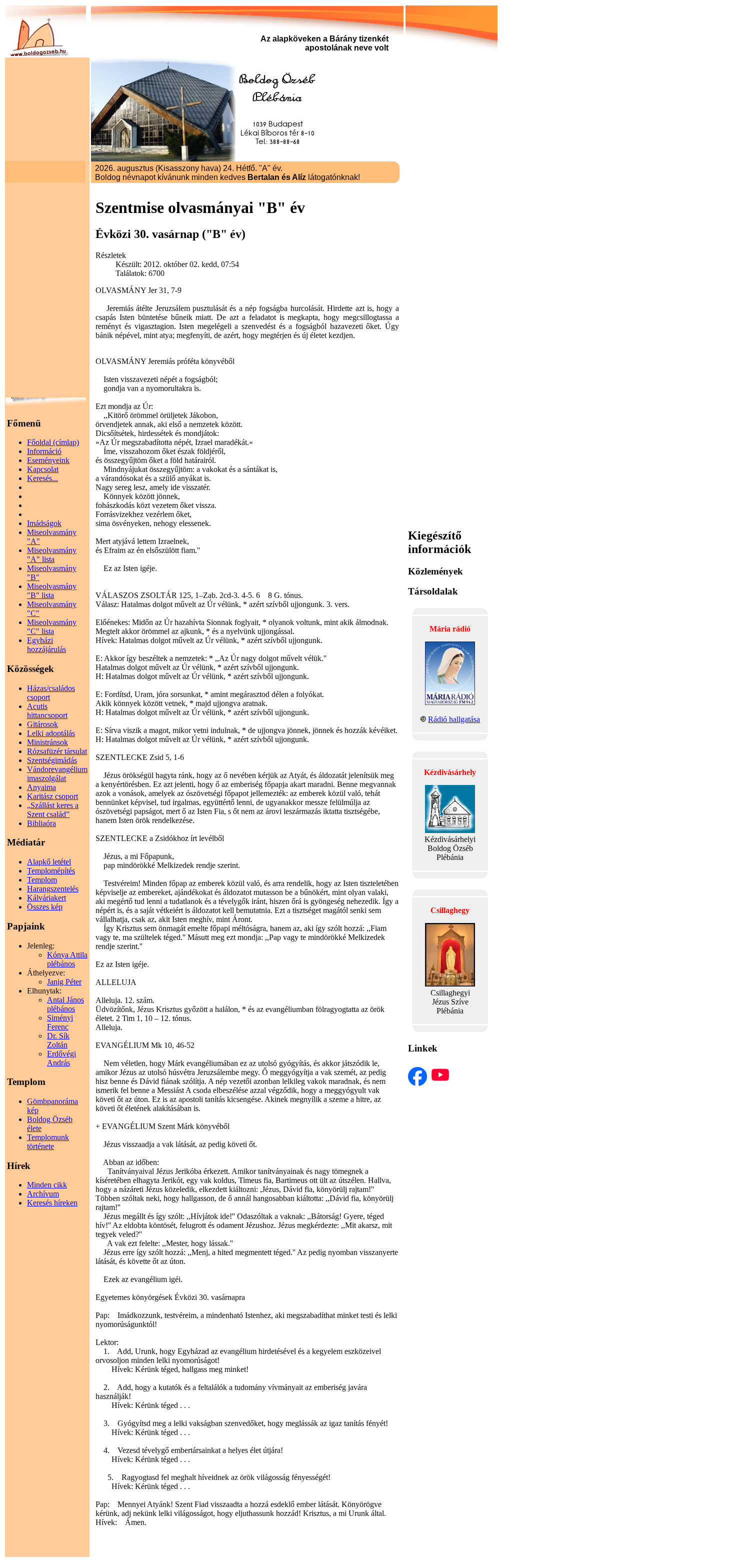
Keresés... (42, 478)
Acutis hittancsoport (47, 711)
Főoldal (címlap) (53, 442)
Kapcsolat (42, 469)
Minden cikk (47, 1184)
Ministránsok (47, 742)
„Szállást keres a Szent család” (52, 809)
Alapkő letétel (49, 862)
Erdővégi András (61, 1058)
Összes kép (44, 906)
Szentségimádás (52, 760)
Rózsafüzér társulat (57, 751)
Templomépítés (51, 870)
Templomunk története (48, 1141)
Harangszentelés (52, 888)
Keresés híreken (52, 1202)
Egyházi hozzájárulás (46, 645)
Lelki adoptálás (51, 733)
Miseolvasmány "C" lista (51, 627)
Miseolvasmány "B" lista (51, 591)
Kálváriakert (46, 898)
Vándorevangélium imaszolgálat (57, 773)
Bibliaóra (41, 823)
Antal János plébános (65, 1004)
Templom (42, 880)
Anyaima (41, 787)
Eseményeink (48, 460)
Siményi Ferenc (60, 1022)
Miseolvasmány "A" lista (51, 555)
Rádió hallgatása (454, 719)
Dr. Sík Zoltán (58, 1040)
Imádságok (44, 523)
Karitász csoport (52, 796)
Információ (44, 451)
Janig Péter (64, 982)
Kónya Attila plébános (67, 959)
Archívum (43, 1194)
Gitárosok (42, 724)
